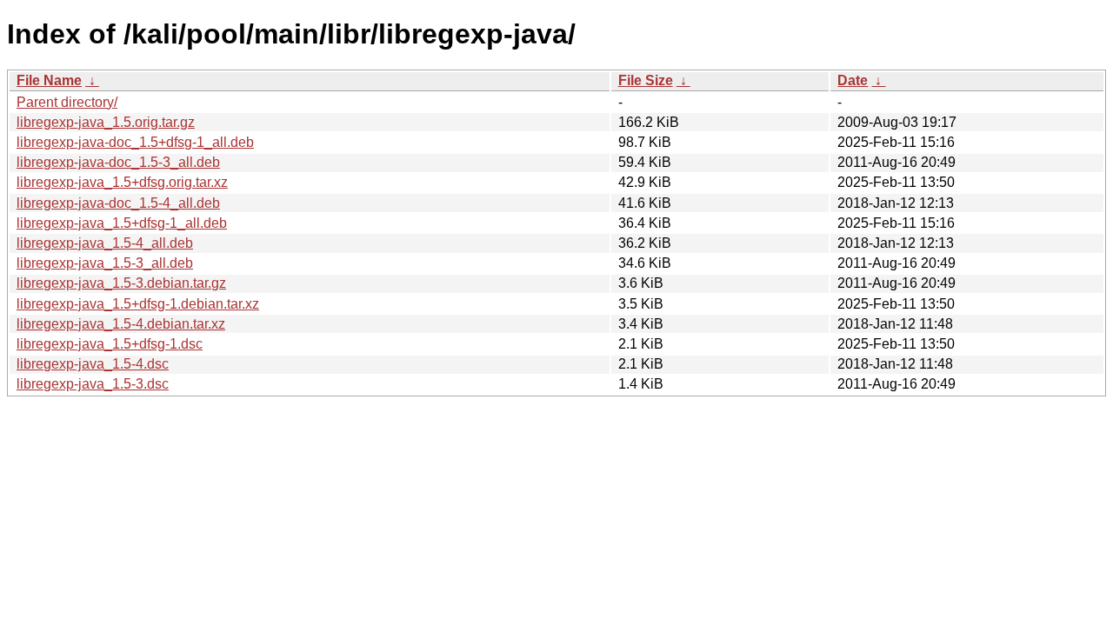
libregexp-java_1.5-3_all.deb (105, 263)
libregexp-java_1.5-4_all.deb (105, 243)
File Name (49, 80)
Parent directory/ (67, 102)
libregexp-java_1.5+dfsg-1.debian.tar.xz (138, 303)
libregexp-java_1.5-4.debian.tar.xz (121, 323)
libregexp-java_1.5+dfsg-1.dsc (110, 343)
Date (852, 80)
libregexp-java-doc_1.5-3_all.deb (118, 162)
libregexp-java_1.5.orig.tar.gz (106, 122)
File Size (645, 80)
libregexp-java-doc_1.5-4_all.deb (118, 203)
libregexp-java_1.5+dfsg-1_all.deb (122, 223)
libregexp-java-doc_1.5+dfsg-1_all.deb (135, 142)
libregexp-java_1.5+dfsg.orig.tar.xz (122, 182)
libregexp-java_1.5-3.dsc (93, 383)
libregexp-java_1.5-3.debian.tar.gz (121, 283)
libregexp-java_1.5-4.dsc (93, 363)
